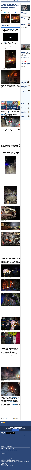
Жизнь (13, 435)
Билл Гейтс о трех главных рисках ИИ (23, 116)
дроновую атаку (12, 401)
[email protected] (8, 465)
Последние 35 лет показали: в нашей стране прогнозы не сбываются (23, 82)
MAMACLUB (11, 448)
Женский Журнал (15, 450)
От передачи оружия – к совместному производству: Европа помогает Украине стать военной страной (24, 91)
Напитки (9, 444)
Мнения (22, 79)
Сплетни (8, 450)
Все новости (28, 435)
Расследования (18, 435)
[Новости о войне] (14, 418)
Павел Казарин (22, 83)
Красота (10, 450)
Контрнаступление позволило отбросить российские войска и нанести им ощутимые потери (25, 60)
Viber (1, 405)
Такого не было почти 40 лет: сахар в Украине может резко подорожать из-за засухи (25, 13)
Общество (24, 435)
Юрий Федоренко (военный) (23, 87)
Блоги (20, 435)
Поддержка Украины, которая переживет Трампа (23, 112)
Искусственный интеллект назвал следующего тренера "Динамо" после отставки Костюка (23, 25)
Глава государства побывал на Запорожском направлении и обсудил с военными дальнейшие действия (25, 54)
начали (9, 401)
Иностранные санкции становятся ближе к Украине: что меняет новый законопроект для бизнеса (24, 108)
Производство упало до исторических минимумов (25, 14)
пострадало (8, 112)
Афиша (6, 450)
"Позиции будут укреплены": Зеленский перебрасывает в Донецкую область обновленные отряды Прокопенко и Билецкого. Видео (25, 52)
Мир (8, 435)
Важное (22, 3)
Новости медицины (8, 448)
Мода (12, 450)
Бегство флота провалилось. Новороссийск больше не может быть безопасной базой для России (24, 104)
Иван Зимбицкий (22, 117)
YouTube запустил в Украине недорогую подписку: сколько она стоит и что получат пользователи (24, 18)
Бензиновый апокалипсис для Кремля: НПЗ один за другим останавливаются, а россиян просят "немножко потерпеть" (24, 86)
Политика (6, 435)
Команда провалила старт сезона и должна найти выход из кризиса (24, 27)
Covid (13, 448)
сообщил (4, 42)
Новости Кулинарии (12, 444)
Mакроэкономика (11, 446)
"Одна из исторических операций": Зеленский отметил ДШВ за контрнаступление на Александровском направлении (25, 58)
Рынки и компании (8, 446)
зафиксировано (3, 114)
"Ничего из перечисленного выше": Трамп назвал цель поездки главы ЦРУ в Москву (25, 64)
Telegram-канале (14, 404)
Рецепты (7, 444)
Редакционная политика (5, 418)
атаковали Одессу (11, 29)
